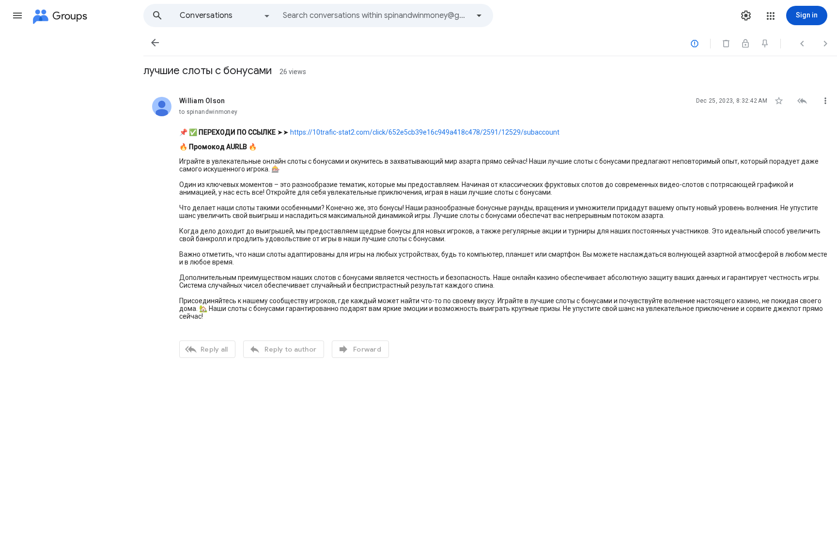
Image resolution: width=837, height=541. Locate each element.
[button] (17, 15)
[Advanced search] (479, 15)
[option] (225, 15)
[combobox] (375, 15)
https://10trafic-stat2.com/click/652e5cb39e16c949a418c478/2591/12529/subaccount (424, 132)
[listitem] (490, 226)
